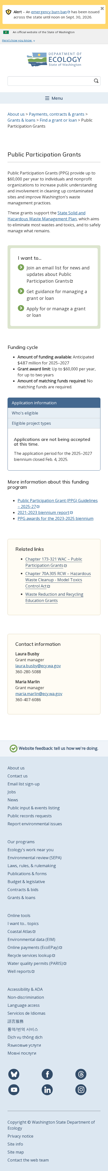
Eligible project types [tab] (31, 423)
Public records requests (30, 816)
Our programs (21, 841)
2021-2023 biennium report (43, 512)
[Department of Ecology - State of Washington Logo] (54, 59)
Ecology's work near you (30, 849)
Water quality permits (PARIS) (35, 963)
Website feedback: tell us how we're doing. (58, 748)
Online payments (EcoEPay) (33, 947)
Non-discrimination (26, 997)
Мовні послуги (22, 1053)
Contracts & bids (23, 889)
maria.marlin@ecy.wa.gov (38, 693)
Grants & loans (21, 120)
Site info (15, 1144)
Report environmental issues (35, 824)
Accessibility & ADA (25, 989)
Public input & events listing (34, 808)
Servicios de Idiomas (26, 1013)
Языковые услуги (24, 1045)
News (13, 800)
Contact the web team (28, 1160)
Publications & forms (27, 873)
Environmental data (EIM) (31, 939)
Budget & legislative (26, 881)
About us (16, 114)
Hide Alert (91, 9)
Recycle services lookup (29, 955)
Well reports (19, 971)
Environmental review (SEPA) (35, 857)
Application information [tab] (34, 403)
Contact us (18, 776)
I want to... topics (23, 923)
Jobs (12, 792)
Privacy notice (20, 1136)
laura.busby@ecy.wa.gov (38, 666)
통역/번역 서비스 (23, 1029)
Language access (24, 1005)
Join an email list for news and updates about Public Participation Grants (58, 274)
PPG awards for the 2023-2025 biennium (55, 518)
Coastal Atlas (20, 931)
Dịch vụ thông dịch (25, 1037)
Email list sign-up (24, 784)
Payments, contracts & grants (56, 114)
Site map (16, 1152)
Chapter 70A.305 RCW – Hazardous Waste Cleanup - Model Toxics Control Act (58, 580)
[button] (54, 98)
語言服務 (16, 1021)
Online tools (19, 915)
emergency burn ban (49, 11)
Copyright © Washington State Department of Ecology (51, 1125)
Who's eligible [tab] (25, 413)
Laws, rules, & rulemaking (32, 865)
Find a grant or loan (58, 120)
